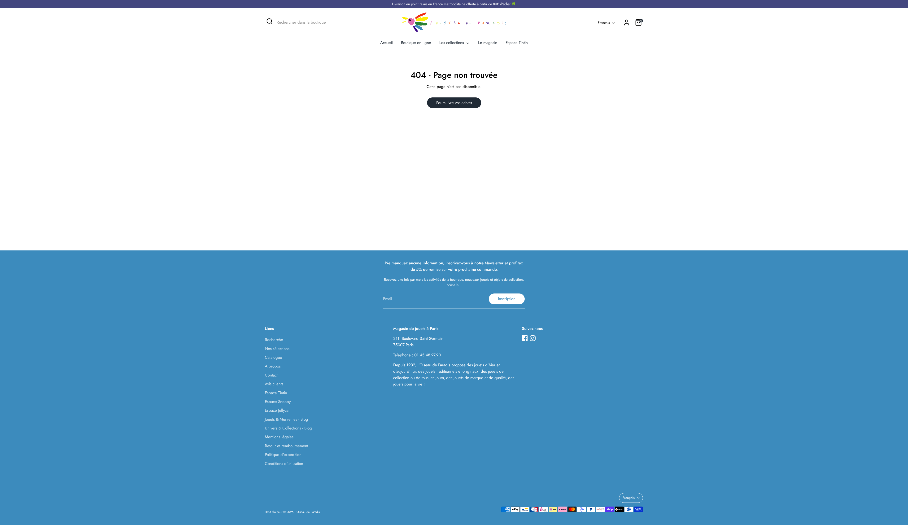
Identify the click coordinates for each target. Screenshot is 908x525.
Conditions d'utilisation (284, 463)
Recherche (274, 339)
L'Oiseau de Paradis (307, 512)
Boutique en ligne (416, 42)
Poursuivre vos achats (454, 102)
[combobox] (312, 22)
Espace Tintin (517, 42)
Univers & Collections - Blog (288, 428)
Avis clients (274, 384)
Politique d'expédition (283, 454)
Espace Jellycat (277, 410)
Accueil (386, 42)
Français (604, 22)
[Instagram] (533, 338)
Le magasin (487, 42)
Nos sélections (277, 348)
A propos (273, 366)
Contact (271, 375)
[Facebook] (525, 338)
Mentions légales (279, 437)
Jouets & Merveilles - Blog (286, 419)
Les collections (452, 42)
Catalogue (273, 357)
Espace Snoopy (278, 401)
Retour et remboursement (286, 446)
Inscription (506, 299)
